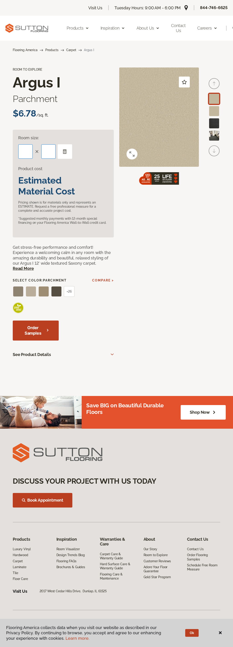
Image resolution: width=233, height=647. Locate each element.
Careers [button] (204, 28)
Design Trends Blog (70, 555)
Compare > (103, 280)
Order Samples (33, 330)
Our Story (150, 549)
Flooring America (25, 50)
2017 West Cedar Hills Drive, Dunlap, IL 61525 (73, 591)
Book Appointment (45, 500)
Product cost (30, 168)
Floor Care (20, 579)
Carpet (71, 50)
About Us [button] (145, 28)
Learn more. (77, 638)
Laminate (19, 567)
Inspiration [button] (110, 28)
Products (51, 50)
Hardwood (20, 555)
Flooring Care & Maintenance (111, 576)
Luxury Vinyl (22, 549)
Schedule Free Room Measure (202, 567)
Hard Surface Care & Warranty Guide (115, 566)
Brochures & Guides (70, 567)
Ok (192, 633)
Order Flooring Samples (197, 557)
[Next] (214, 150)
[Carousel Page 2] (214, 111)
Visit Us (95, 7)
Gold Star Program (157, 577)
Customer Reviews (157, 561)
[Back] (214, 83)
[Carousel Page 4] (214, 135)
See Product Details (32, 354)
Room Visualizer (68, 549)
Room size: (28, 137)
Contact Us (178, 28)
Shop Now (200, 412)
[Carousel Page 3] (214, 123)
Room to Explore (156, 555)
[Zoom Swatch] (132, 154)
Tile (15, 573)
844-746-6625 (214, 7)
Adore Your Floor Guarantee (156, 569)
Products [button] (75, 28)
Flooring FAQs (66, 561)
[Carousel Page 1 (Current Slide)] (214, 99)
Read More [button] (23, 268)
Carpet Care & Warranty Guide (111, 556)
